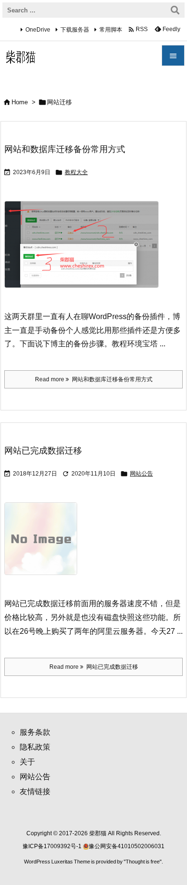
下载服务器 (74, 29)
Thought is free (143, 861)
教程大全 (76, 172)
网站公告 (141, 473)
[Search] (175, 10)
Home (20, 102)
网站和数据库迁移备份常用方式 (64, 149)
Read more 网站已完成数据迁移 (93, 667)
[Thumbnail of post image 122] (85, 251)
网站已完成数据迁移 (43, 450)
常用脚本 (110, 29)
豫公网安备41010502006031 (126, 846)
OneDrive (37, 29)
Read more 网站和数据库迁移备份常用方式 (93, 379)
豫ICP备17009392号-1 (53, 846)
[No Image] (44, 545)
